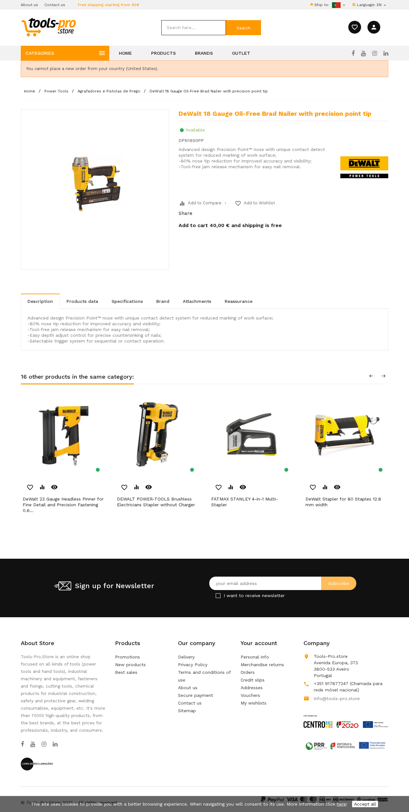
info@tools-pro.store (337, 698)
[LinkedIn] (385, 53)
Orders (248, 672)
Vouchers (250, 695)
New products (130, 664)
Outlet (241, 53)
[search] (194, 27)
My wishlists (253, 703)
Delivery (186, 656)
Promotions (127, 656)
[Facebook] (353, 53)
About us (29, 5)
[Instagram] (374, 53)
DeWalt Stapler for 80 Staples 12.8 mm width (343, 501)
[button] (393, 791)
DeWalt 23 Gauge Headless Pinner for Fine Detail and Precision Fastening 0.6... (63, 504)
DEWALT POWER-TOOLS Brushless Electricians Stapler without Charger (156, 501)
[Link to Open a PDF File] (346, 715)
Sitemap (187, 710)
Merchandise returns (262, 664)
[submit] (243, 27)
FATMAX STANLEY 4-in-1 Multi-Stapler (244, 501)
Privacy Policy (192, 664)
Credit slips (253, 679)
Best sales (126, 672)
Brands (204, 53)
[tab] (40, 301)
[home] (48, 26)
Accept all (365, 804)
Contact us (54, 5)
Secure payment (195, 695)
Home (125, 53)
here (341, 804)
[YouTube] (363, 53)
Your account (259, 643)
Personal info (255, 656)
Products (163, 53)
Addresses (252, 687)
